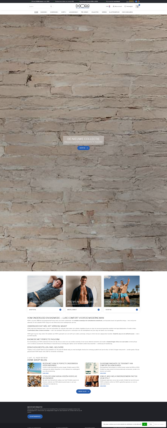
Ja (144, 424)
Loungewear (73, 12)
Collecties (95, 12)
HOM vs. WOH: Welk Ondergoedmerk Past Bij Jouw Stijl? (118, 377)
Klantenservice (114, 12)
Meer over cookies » (159, 424)
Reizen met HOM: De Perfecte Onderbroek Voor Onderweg (60, 364)
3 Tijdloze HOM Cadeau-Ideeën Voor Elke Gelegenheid (60, 377)
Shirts (63, 12)
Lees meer (46, 373)
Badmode (44, 12)
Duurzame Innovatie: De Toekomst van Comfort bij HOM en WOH (116, 364)
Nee (151, 424)
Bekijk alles (82, 391)
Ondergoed (54, 12)
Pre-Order (84, 12)
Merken (104, 12)
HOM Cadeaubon (127, 12)
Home (36, 12)
